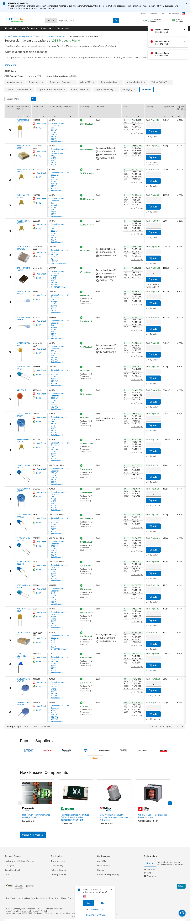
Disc (52, 128)
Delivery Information (60, 874)
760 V (53, 212)
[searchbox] (85, 20)
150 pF (53, 616)
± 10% (53, 158)
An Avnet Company (12, 909)
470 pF (54, 710)
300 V (53, 139)
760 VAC (54, 405)
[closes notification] (186, 3)
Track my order (58, 861)
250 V (53, 162)
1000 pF (54, 205)
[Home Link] (14, 20)
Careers (100, 870)
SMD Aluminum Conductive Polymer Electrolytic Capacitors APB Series (114, 817)
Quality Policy (103, 865)
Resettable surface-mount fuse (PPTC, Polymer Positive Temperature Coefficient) (75, 817)
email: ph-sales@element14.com (19, 861)
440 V (53, 137)
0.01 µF (54, 130)
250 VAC (54, 261)
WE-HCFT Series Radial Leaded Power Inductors (152, 816)
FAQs (6, 874)
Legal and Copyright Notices (34, 898)
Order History (57, 865)
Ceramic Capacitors (56, 36)
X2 (52, 259)
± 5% (53, 642)
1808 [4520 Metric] (59, 287)
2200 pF (54, 231)
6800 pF (54, 398)
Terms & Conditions (57, 898)
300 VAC (54, 360)
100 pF (53, 499)
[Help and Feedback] (182, 913)
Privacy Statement (12, 898)
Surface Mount (57, 153)
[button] (11, 28)
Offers (143, 13)
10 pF (53, 640)
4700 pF (54, 156)
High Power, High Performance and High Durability (36, 816)
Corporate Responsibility (108, 874)
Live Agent (9, 865)
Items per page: (14, 726)
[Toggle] (6, 76)
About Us (101, 861)
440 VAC (54, 357)
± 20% (53, 132)
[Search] (116, 20)
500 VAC (54, 407)
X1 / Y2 (54, 134)
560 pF (54, 687)
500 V (53, 214)
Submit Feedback (12, 870)
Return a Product (58, 870)
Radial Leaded (57, 141)
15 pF (53, 593)
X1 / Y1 (53, 209)
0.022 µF (54, 254)
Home (7, 36)
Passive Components (22, 36)
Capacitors (40, 36)
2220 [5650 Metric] (59, 263)
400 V (53, 505)
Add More (146, 89)
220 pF (54, 473)
